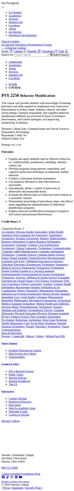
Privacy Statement (13, 487)
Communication (62, 248)
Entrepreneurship (11, 274)
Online (40, 336)
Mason (30, 336)
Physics (5, 316)
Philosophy (7, 313)
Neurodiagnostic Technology (35, 306)
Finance (30, 280)
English (14, 271)
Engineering (28, 267)
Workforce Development (23, 35)
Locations (14, 25)
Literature (41, 297)
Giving (48, 44)
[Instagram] (12, 477)
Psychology (8, 320)
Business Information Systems (18, 241)
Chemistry (21, 244)
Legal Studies (28, 297)
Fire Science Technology (49, 280)
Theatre (30, 326)
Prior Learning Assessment (45, 316)
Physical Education (26, 313)
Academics (15, 15)
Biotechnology (58, 238)
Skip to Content (10, 41)
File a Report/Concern (21, 371)
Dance (5, 258)
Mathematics (21, 300)
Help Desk (15, 405)
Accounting (8, 231)
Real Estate (49, 320)
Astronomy (41, 235)
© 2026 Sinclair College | (21, 486)
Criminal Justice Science (51, 254)
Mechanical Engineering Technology (50, 300)
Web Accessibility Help (22, 408)
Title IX (13, 384)
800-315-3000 (9, 467)
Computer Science (26, 254)
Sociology (51, 323)
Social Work (37, 323)
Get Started (15, 12)
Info (7, 391)
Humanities (61, 290)
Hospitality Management (40, 290)
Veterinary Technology (48, 326)
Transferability (17, 357)
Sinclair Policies (18, 377)
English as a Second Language (37, 271)
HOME (13, 84)
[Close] (2, 7)
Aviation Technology (27, 238)
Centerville (18, 336)
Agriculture (41, 231)
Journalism (7, 297)
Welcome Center (18, 411)
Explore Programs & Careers (25, 350)
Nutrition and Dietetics (14, 310)
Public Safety (16, 374)
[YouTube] (20, 477)
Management (55, 297)
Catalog (18, 51)
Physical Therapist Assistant (53, 313)
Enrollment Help (30, 473)
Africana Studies (24, 231)
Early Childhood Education (34, 261)
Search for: (7, 54)
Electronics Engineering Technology (34, 264)
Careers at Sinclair (19, 414)
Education (7, 264)
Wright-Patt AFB (55, 336)
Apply (5, 51)
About (12, 28)
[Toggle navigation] (2, 48)
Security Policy (33, 487)
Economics (57, 261)
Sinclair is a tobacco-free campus (15, 481)
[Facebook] (3, 477)
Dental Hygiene (38, 258)
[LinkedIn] (16, 477)
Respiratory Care (20, 323)
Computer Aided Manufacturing (19, 251)
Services (13, 18)
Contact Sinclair (18, 398)
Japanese (65, 293)
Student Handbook (19, 381)
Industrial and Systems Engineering (21, 293)
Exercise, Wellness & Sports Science (36, 277)
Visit (62, 51)
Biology (44, 238)
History (21, 290)
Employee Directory (20, 401)
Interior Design (50, 293)
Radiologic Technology (28, 320)
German (58, 284)
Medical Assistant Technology (18, 303)
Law (17, 297)
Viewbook (48, 51)
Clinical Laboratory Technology (34, 248)
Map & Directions (11, 333)
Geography (35, 284)
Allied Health (55, 231)
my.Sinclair (15, 32)
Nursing (57, 306)
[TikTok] (7, 477)
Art (33, 235)
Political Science (20, 316)
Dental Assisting (19, 258)
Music (15, 306)
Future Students (9, 343)
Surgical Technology (13, 326)
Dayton (5, 336)
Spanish (61, 323)
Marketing (7, 300)
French (25, 284)
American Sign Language (16, 235)
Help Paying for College (22, 353)
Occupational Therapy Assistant (46, 310)
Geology (48, 284)
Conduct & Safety (10, 364)
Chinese (32, 244)
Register (32, 51)
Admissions (15, 61)
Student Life (16, 22)
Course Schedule (11, 473)
